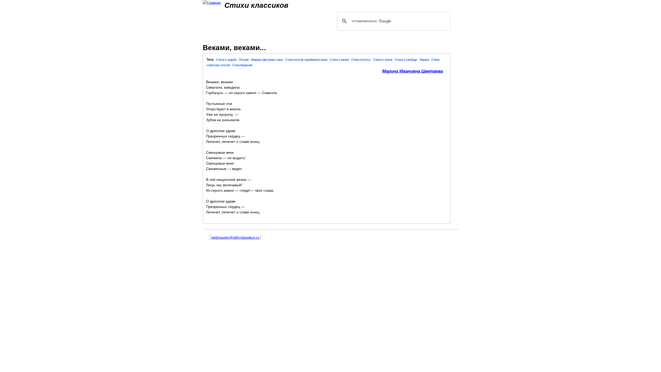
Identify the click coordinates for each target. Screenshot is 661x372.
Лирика (424, 59)
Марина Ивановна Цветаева (412, 71)
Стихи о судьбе (226, 59)
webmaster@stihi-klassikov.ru (235, 237)
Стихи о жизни (339, 59)
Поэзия (244, 59)
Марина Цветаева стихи (267, 59)
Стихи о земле (382, 59)
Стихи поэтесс (361, 59)
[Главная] (212, 2)
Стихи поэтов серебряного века (306, 59)
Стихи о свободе (406, 59)
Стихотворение (242, 65)
